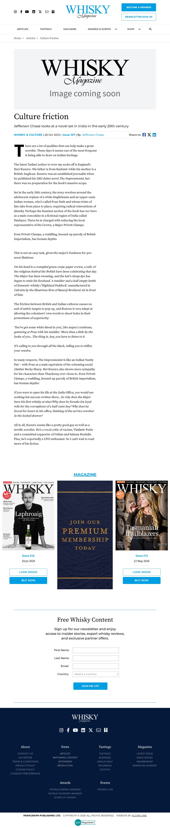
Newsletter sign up (138, 16)
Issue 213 (142, 556)
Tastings (46, 29)
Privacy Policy (25, 765)
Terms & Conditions (25, 761)
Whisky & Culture (29, 134)
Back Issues (145, 757)
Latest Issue (145, 753)
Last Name (61, 658)
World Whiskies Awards (65, 793)
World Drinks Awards (65, 789)
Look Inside (28, 572)
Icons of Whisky (65, 797)
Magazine (69, 29)
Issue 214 (28, 556)
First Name (61, 650)
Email (64, 666)
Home (17, 38)
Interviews (65, 761)
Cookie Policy (25, 769)
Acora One (139, 815)
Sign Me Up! (90, 686)
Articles (22, 29)
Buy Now (28, 580)
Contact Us (25, 753)
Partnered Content (65, 757)
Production (65, 765)
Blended (105, 757)
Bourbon (104, 765)
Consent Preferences (25, 773)
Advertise (25, 757)
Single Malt (105, 761)
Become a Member (139, 7)
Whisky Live (105, 789)
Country (63, 674)
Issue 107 (69, 134)
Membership (145, 761)
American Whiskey (144, 765)
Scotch (105, 769)
